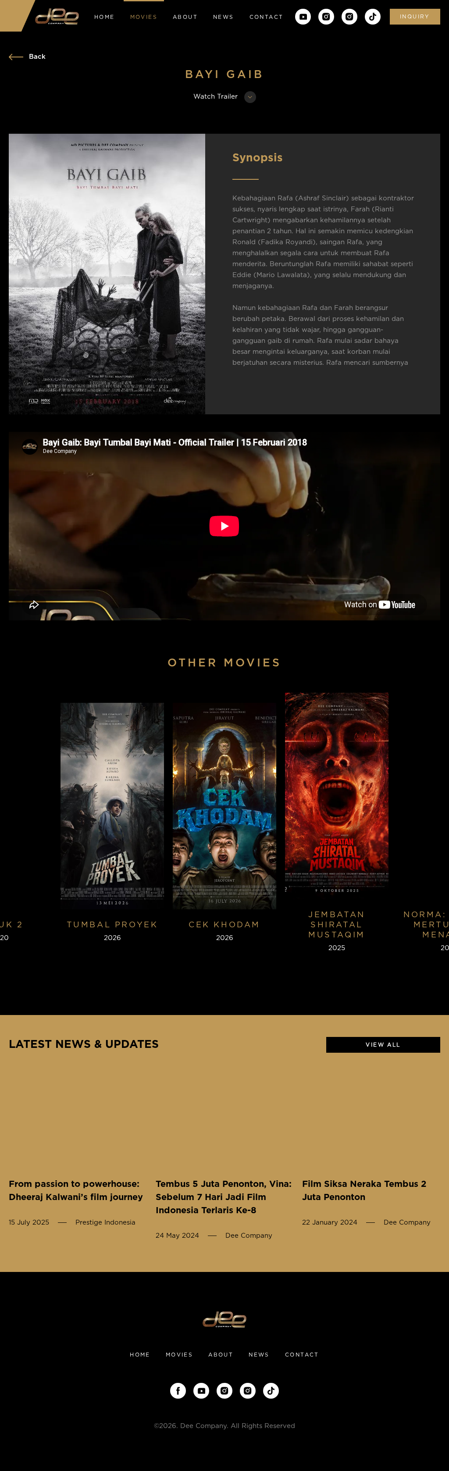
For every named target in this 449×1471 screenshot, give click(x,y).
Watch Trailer (216, 96)
